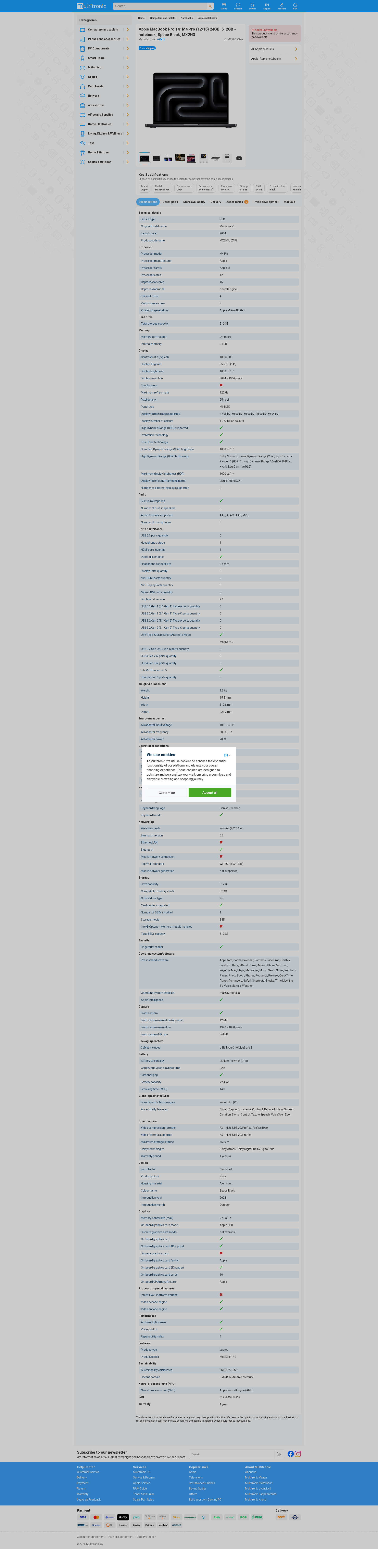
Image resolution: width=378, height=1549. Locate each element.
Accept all (209, 792)
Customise (167, 793)
